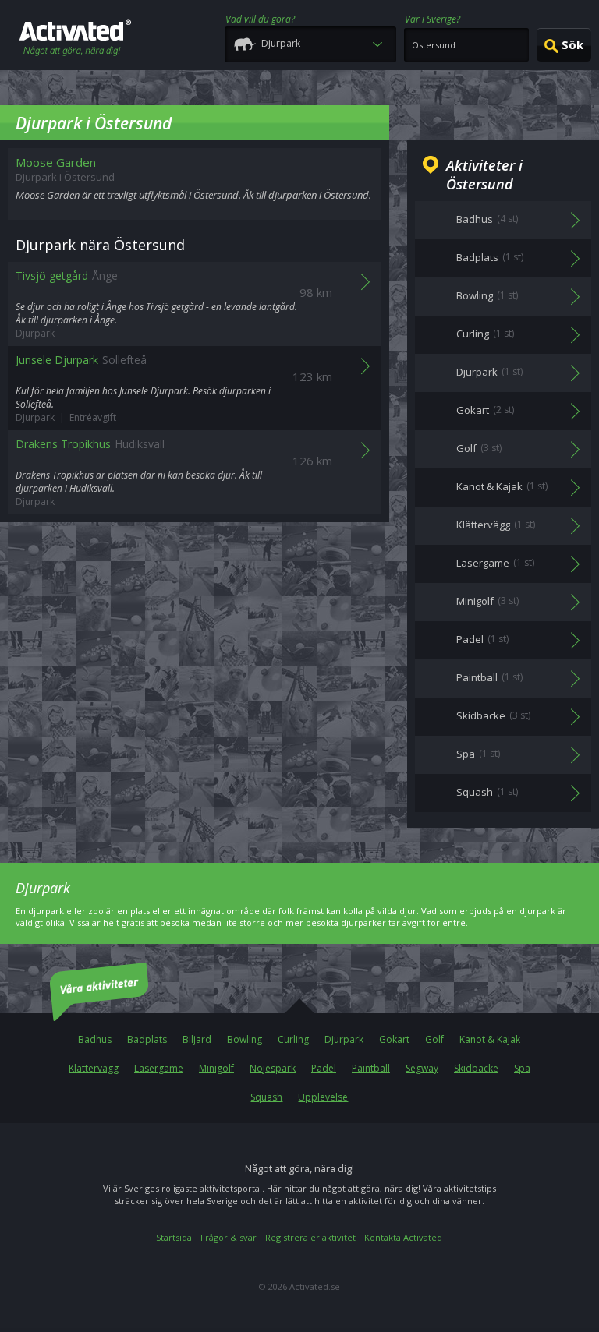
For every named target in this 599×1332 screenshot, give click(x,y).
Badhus (95, 1039)
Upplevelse (323, 1097)
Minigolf (216, 1068)
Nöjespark (273, 1068)
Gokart (394, 1039)
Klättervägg (94, 1068)
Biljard (197, 1039)
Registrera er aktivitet (310, 1237)
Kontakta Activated (403, 1237)
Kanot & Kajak (489, 1039)
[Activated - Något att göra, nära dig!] (75, 39)
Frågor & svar (228, 1237)
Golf (434, 1039)
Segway (422, 1068)
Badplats (147, 1039)
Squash (266, 1097)
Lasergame (158, 1068)
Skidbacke (476, 1068)
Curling (293, 1039)
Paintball (371, 1068)
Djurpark (343, 1039)
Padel (323, 1068)
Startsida (174, 1237)
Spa (522, 1068)
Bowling (244, 1039)
